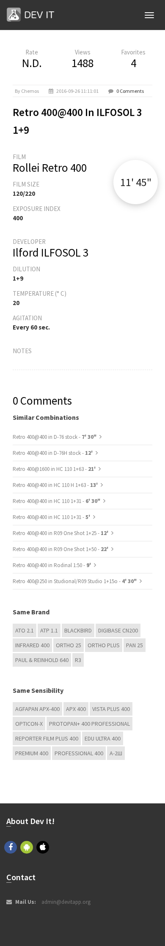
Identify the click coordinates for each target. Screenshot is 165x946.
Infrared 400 (32, 645)
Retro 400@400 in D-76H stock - (53, 453)
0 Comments (130, 91)
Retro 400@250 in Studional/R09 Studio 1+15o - (75, 581)
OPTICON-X (29, 723)
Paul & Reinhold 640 (42, 660)
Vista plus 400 (111, 709)
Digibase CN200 (118, 630)
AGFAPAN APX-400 (37, 709)
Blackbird (78, 630)
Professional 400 (79, 753)
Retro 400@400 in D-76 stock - (54, 437)
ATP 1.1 (49, 630)
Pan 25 (134, 645)
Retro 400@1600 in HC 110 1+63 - (55, 469)
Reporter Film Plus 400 (46, 738)
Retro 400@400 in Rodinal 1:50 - (52, 565)
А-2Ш (116, 753)
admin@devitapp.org (66, 901)
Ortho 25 (68, 645)
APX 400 (76, 709)
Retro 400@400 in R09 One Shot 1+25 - (61, 533)
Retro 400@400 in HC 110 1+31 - (56, 501)
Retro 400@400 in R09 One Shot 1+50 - (61, 549)
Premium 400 (31, 753)
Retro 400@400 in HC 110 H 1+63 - (56, 485)
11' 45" (135, 182)
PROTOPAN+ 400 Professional (89, 723)
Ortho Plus (104, 645)
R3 (78, 660)
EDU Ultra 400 (103, 738)
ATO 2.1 (24, 630)
